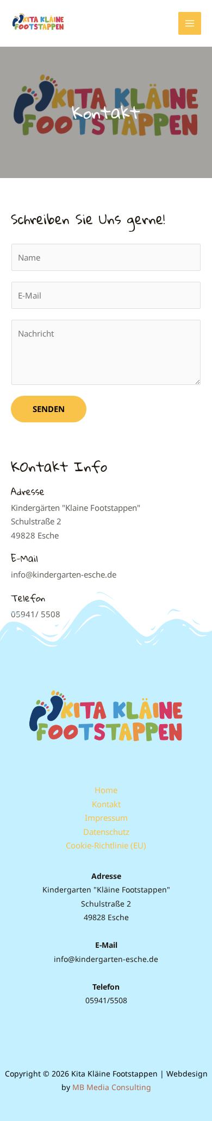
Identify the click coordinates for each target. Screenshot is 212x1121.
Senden (49, 408)
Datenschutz (106, 831)
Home (106, 789)
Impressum (106, 817)
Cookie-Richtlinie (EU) (106, 845)
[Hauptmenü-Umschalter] (190, 23)
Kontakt (106, 804)
